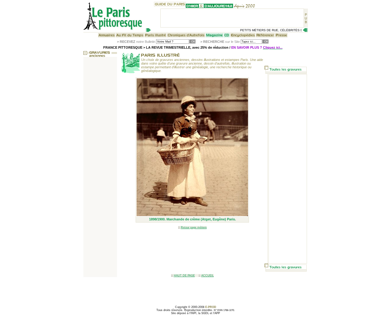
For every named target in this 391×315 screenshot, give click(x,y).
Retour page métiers (194, 227)
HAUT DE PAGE (184, 275)
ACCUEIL (207, 275)
